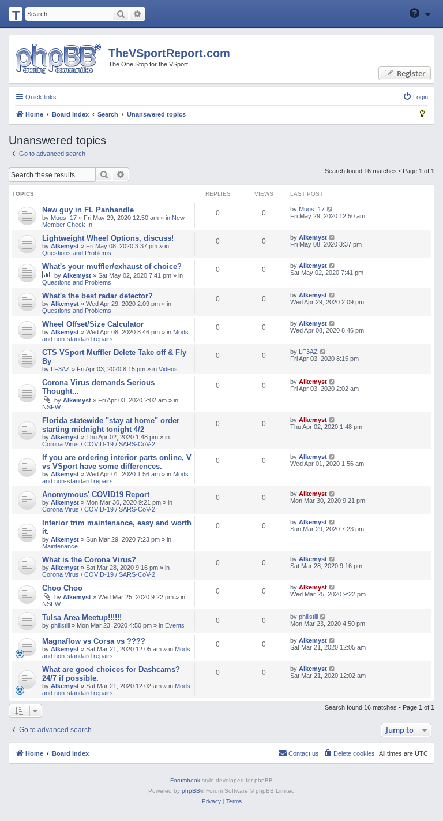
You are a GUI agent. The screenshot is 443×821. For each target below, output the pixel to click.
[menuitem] (415, 97)
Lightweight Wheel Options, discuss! (108, 238)
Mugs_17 (64, 217)
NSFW (51, 407)
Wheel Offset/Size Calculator (93, 324)
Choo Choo (62, 588)
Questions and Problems (76, 252)
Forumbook (185, 780)
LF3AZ (60, 368)
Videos (168, 368)
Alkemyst (65, 245)
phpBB (191, 791)
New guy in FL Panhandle (88, 210)
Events (175, 625)
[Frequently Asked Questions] (415, 13)
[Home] (58, 59)
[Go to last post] (330, 209)
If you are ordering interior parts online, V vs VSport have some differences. (117, 462)
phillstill (60, 625)
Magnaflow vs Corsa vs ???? (93, 641)
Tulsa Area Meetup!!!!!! (82, 617)
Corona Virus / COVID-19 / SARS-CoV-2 (98, 444)
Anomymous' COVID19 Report (95, 494)
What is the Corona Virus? (89, 559)
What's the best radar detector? (97, 296)
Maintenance (60, 546)
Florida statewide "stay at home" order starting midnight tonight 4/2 (110, 425)
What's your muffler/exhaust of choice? (112, 266)
